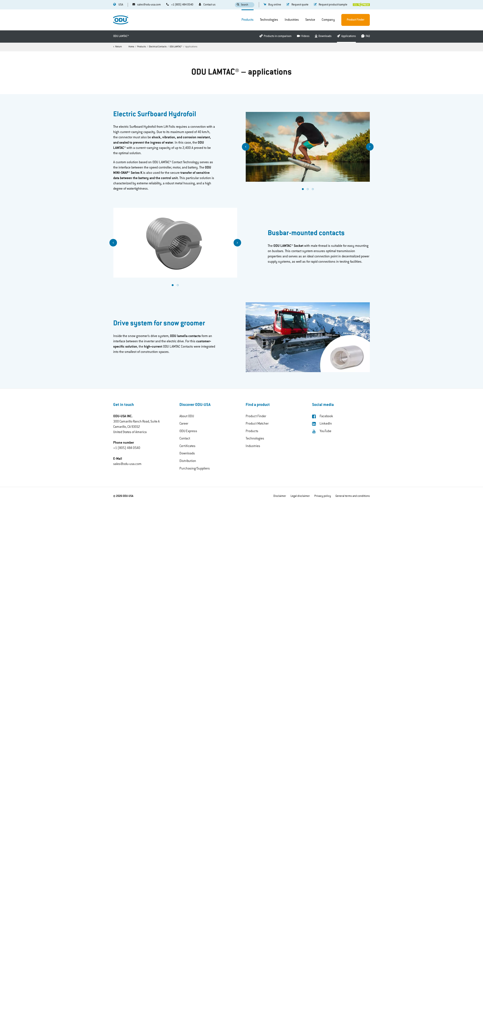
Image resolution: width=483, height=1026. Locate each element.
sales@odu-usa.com (127, 464)
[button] (245, 147)
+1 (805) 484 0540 (126, 448)
